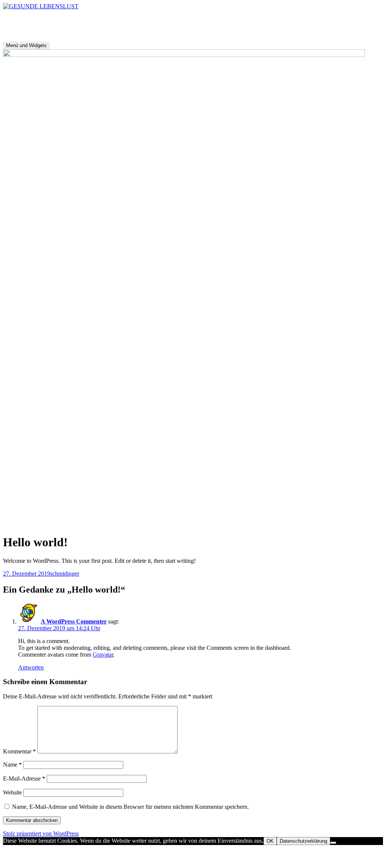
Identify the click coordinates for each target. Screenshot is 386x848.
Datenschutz (55, 524)
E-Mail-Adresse (24, 778)
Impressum (17, 524)
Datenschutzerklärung (303, 841)
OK (270, 841)
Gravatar (103, 654)
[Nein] (333, 843)
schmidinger (64, 573)
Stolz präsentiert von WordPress (41, 833)
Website (12, 792)
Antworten (31, 667)
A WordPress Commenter (74, 621)
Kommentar (19, 751)
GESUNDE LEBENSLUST (37, 19)
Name (12, 764)
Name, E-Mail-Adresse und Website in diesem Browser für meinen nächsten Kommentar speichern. (130, 807)
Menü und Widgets (26, 45)
